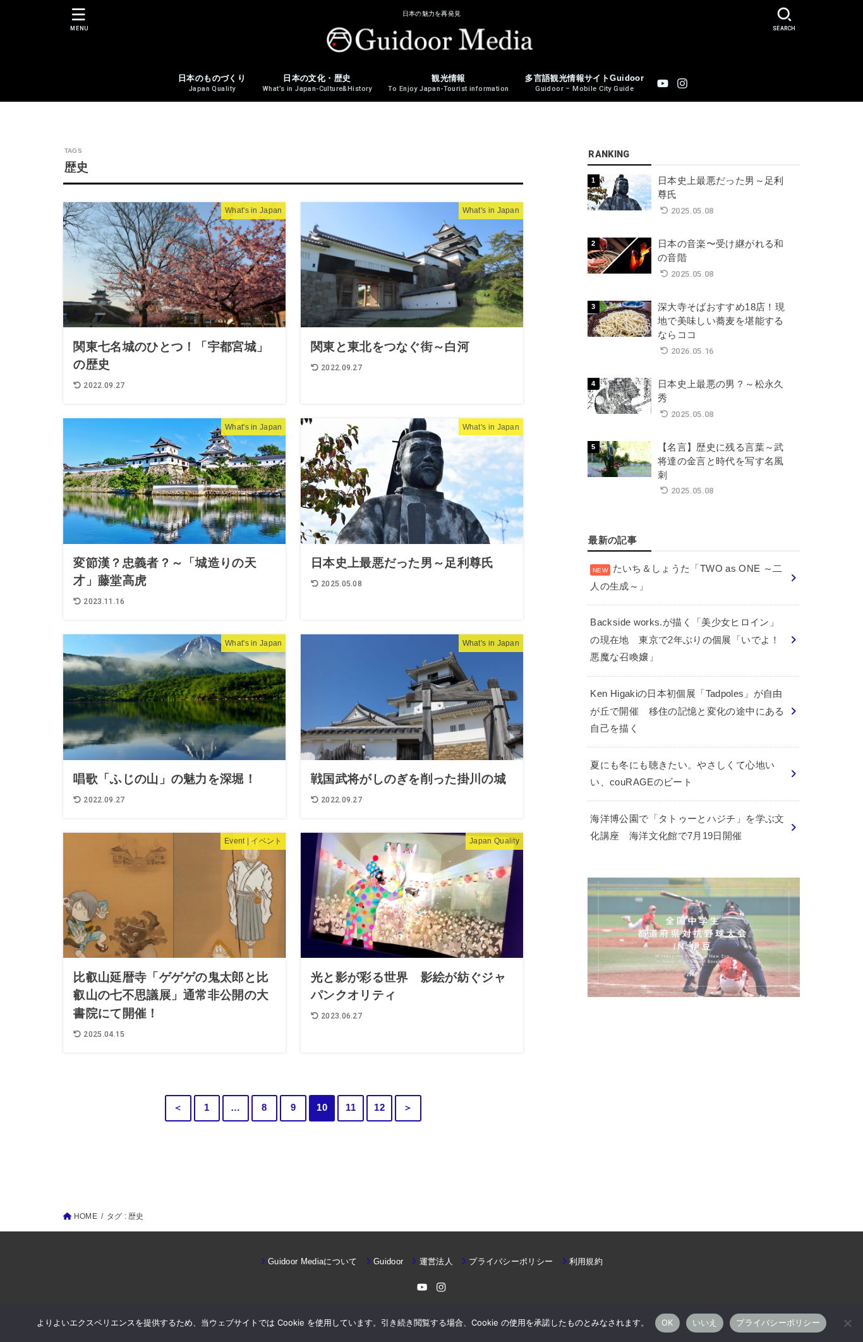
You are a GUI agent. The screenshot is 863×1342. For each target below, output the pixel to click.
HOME (85, 1216)
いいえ (705, 1322)
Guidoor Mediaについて (313, 1261)
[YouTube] (662, 83)
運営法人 (436, 1261)
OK (667, 1322)
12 (379, 1108)
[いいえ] (847, 1323)
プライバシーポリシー (511, 1261)
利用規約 (586, 1261)
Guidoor (388, 1261)
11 (351, 1108)
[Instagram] (682, 83)
